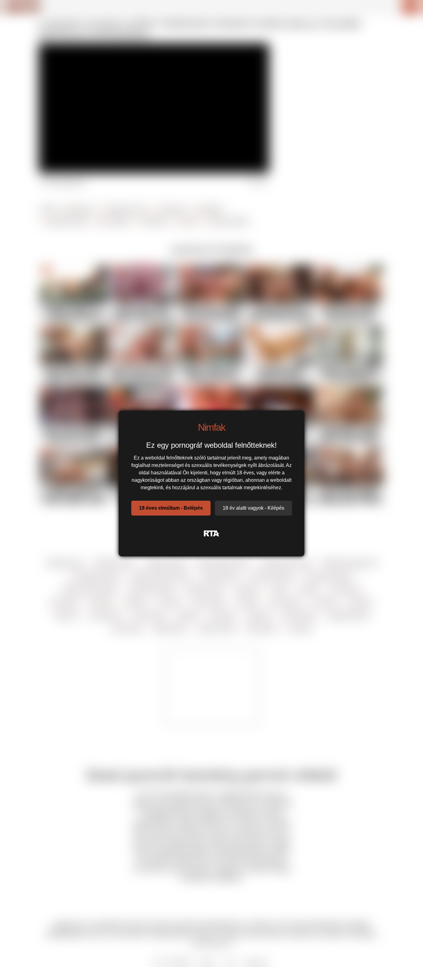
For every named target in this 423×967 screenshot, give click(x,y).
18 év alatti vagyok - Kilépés (253, 508)
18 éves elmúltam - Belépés (171, 508)
